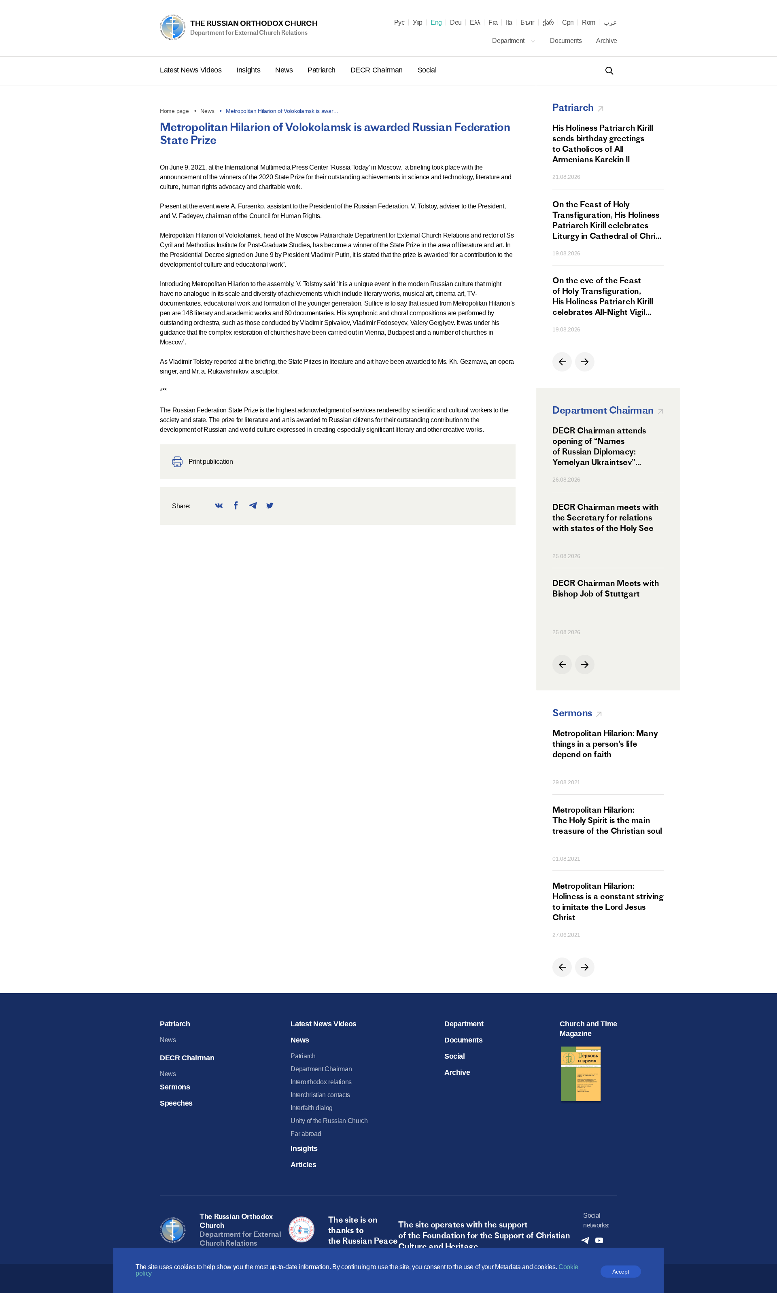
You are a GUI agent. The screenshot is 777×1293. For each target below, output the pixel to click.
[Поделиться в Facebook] (236, 506)
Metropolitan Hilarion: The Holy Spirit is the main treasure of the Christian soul (607, 820)
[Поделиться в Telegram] (253, 506)
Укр (417, 22)
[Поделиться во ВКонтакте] (219, 506)
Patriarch (322, 70)
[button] (562, 362)
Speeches (176, 1103)
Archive (606, 40)
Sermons (175, 1087)
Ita (509, 22)
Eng (436, 22)
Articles (303, 1165)
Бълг (527, 22)
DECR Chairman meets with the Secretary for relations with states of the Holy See (605, 517)
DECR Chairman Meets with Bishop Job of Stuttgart (605, 588)
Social (427, 70)
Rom (588, 22)
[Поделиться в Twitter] (270, 506)
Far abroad (306, 1133)
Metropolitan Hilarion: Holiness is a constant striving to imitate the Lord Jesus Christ (608, 901)
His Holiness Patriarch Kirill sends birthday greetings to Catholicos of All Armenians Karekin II (602, 143)
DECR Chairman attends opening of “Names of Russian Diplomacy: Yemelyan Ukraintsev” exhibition (599, 446)
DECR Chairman (377, 70)
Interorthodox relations (321, 1082)
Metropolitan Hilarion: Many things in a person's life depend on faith (605, 743)
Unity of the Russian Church (329, 1120)
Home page (174, 111)
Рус (399, 22)
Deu (456, 22)
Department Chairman (321, 1069)
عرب (610, 22)
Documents (566, 40)
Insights (249, 70)
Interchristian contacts (320, 1094)
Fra (493, 22)
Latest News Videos (191, 70)
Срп (568, 22)
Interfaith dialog (312, 1107)
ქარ (548, 22)
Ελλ (475, 22)
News (285, 70)
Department (509, 40)
